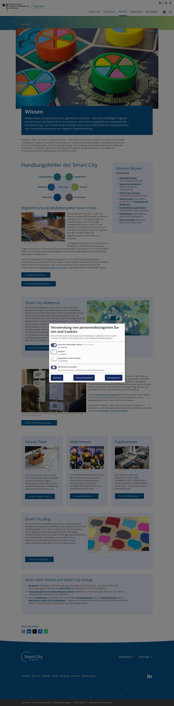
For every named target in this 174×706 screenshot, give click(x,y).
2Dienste (62, 347)
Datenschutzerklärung (99, 338)
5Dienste (62, 361)
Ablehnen (57, 378)
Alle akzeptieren (113, 378)
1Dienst (62, 354)
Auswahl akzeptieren (84, 378)
